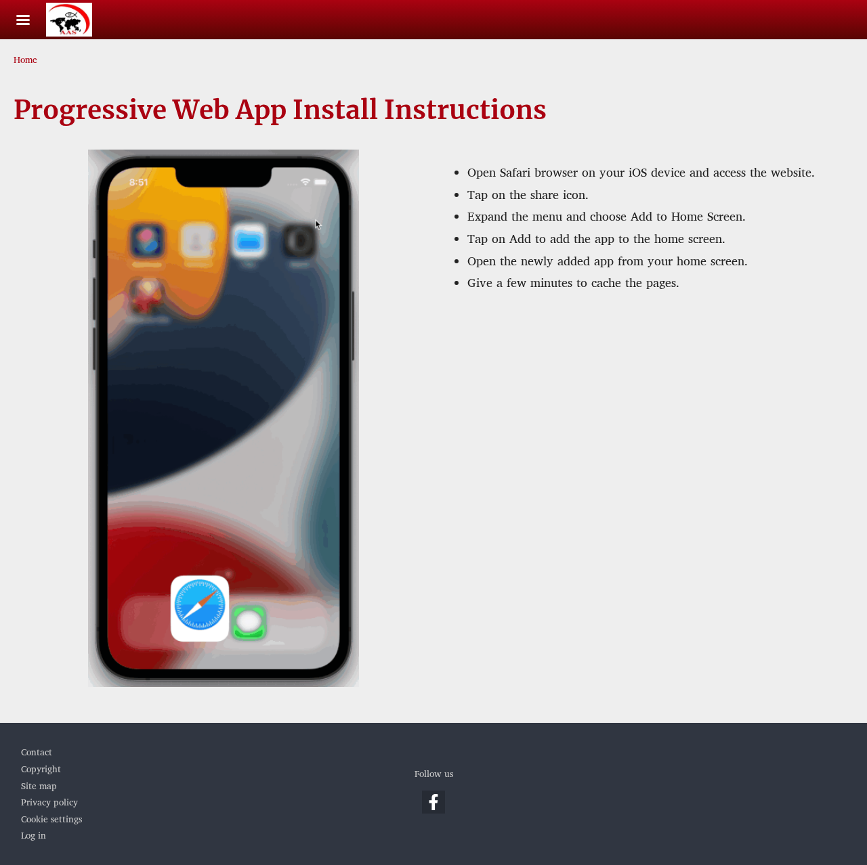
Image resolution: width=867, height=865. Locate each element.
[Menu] (31, 21)
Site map (39, 786)
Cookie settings (51, 819)
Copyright (41, 769)
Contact (36, 752)
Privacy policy (49, 802)
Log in (33, 835)
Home (25, 60)
